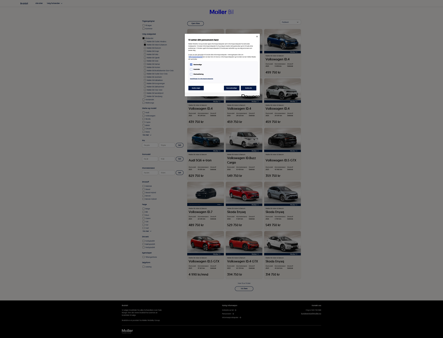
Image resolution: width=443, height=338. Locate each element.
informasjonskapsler (195, 57)
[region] (222, 65)
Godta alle (248, 88)
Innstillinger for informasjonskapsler (201, 79)
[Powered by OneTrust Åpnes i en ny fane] (250, 94)
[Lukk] (257, 36)
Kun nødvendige (231, 88)
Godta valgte (196, 88)
